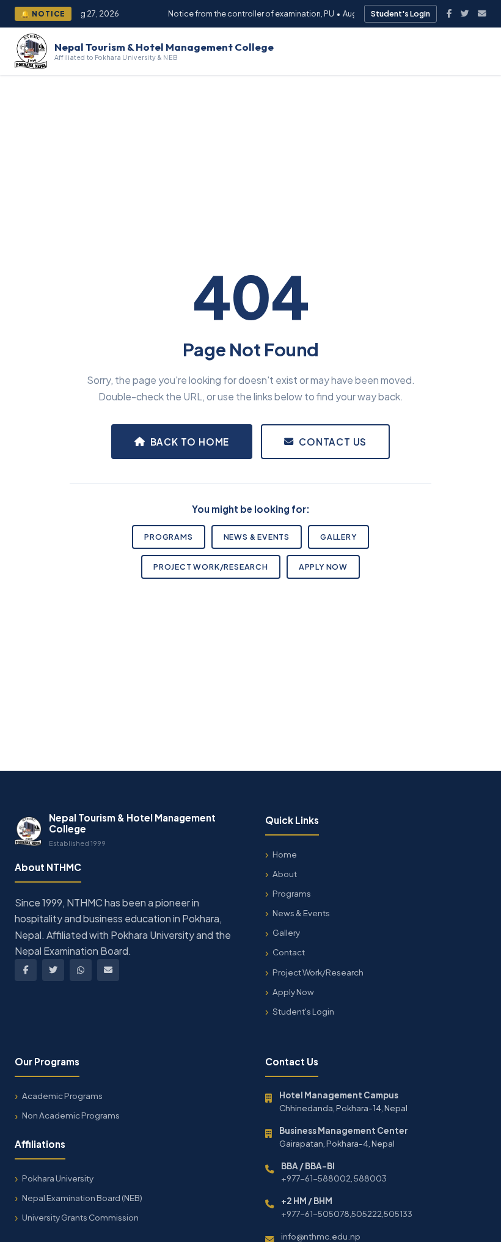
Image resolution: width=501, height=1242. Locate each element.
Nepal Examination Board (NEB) (82, 1197)
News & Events (257, 537)
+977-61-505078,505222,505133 (346, 1213)
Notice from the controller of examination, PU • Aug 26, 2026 (266, 13)
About (284, 874)
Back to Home (190, 441)
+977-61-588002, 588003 (334, 1178)
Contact (288, 952)
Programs (168, 537)
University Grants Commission (80, 1217)
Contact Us (333, 441)
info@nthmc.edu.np (320, 1236)
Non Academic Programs (71, 1115)
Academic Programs (62, 1095)
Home (284, 854)
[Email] (482, 13)
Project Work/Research (210, 566)
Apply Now (323, 566)
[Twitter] (465, 13)
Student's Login (400, 13)
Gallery (338, 537)
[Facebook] (449, 13)
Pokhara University (57, 1178)
